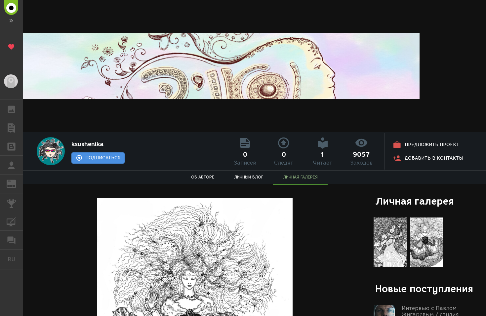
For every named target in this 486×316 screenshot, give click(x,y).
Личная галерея (414, 201)
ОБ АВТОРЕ (202, 177)
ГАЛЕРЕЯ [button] (11, 108)
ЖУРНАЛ (15, 183)
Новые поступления (424, 289)
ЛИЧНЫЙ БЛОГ (248, 177)
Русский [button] (15, 259)
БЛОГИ (11, 146)
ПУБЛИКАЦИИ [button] (11, 127)
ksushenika (87, 144)
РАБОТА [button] (11, 165)
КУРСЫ (11, 221)
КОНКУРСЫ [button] (11, 202)
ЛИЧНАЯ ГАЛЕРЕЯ (300, 177)
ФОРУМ (11, 240)
